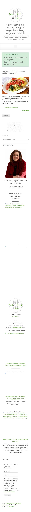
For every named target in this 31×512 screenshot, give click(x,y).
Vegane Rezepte (14, 107)
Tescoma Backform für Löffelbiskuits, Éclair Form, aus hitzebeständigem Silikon (15, 364)
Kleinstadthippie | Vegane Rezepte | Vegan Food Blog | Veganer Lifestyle (16, 29)
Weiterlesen (6, 115)
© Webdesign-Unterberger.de (13, 503)
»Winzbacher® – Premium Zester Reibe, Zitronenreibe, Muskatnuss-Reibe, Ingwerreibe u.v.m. (15, 398)
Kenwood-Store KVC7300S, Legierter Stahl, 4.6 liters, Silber (15, 440)
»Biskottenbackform (17, 327)
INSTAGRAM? (15, 316)
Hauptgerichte (7, 107)
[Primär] (15, 46)
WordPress (11, 506)
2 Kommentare (25, 110)
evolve (4, 505)
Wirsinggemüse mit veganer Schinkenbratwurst (13, 72)
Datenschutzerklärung (9, 491)
